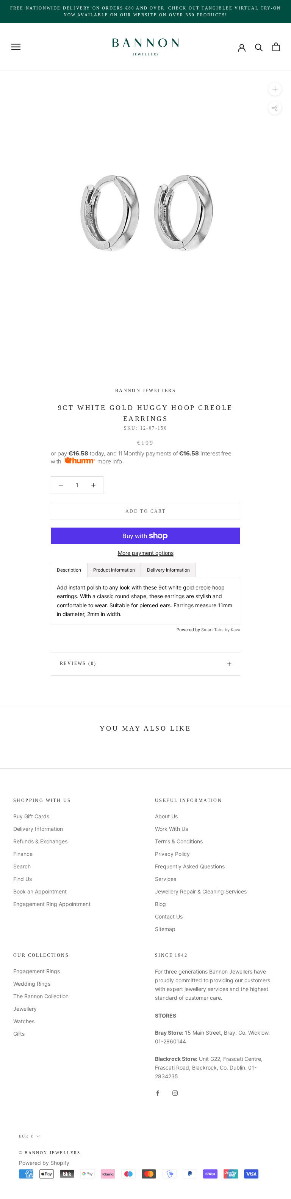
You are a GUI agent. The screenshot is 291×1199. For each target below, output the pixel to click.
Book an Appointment (40, 891)
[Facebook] (157, 1092)
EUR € (26, 1136)
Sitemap (165, 929)
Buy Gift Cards (31, 816)
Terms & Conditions (179, 841)
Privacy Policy (172, 854)
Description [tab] (69, 570)
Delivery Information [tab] (168, 570)
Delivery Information (38, 829)
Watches (23, 1021)
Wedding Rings (31, 983)
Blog (160, 904)
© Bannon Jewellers (50, 1152)
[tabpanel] (145, 600)
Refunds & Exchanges (40, 841)
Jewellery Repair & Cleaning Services (201, 891)
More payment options (146, 553)
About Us (166, 816)
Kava (235, 629)
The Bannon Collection (41, 996)
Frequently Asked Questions (190, 866)
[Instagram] (175, 1092)
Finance (23, 854)
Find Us (22, 879)
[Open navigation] (15, 47)
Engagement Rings (36, 971)
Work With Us (171, 829)
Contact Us (169, 916)
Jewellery (25, 1008)
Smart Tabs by (216, 629)
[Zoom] (275, 89)
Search (22, 866)
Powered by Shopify (44, 1163)
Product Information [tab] (114, 570)
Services (165, 879)
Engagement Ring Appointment (52, 904)
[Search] (259, 47)
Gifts (19, 1033)
